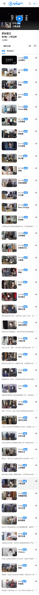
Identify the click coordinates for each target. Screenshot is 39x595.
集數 (3, 51)
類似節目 (10, 51)
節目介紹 (7, 46)
